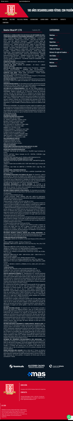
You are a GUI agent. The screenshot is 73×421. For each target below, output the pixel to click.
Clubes (51, 38)
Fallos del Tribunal (22, 19)
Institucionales (54, 59)
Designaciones (34, 19)
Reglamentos (54, 19)
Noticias (5, 19)
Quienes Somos (44, 19)
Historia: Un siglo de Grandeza (58, 52)
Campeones (5, 22)
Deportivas (53, 42)
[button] (69, 417)
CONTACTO (63, 19)
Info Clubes (53, 55)
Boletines (12, 19)
